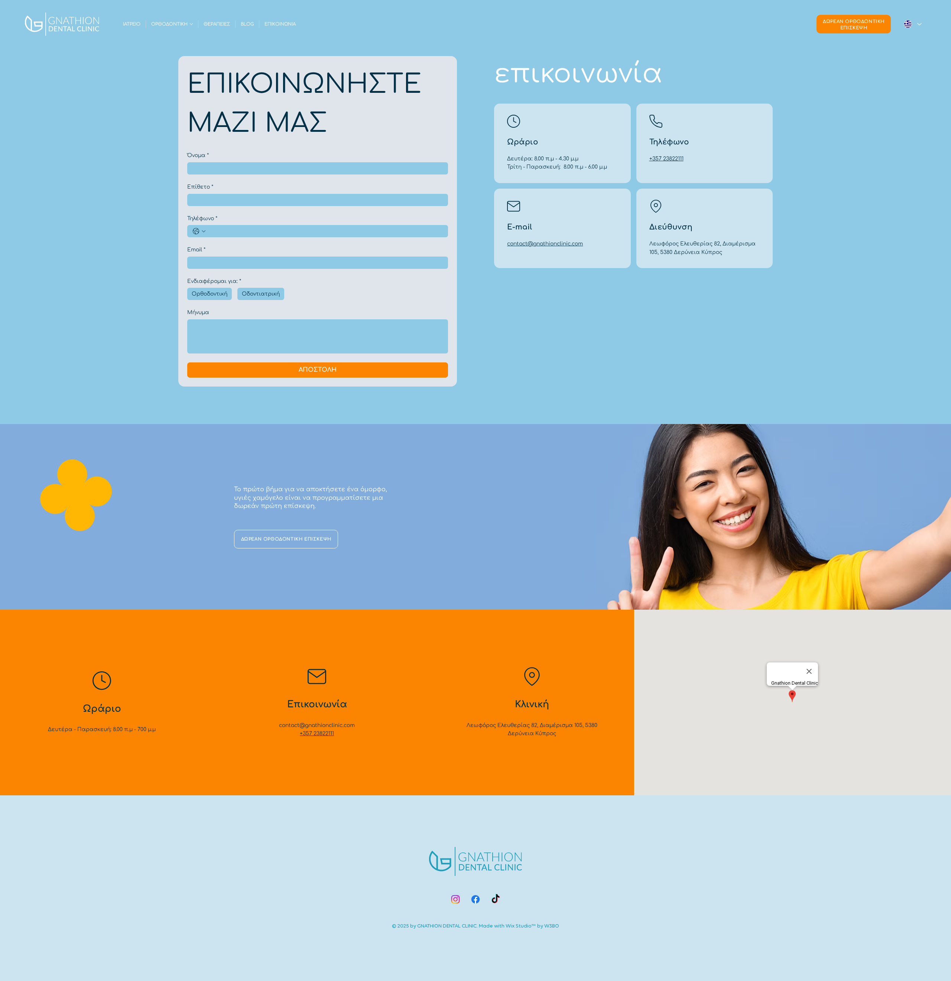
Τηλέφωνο (202, 218)
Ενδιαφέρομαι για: (214, 281)
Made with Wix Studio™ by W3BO (519, 926)
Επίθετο (200, 187)
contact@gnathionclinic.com (545, 244)
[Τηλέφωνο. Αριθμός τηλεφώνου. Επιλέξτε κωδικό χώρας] (199, 231)
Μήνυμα (198, 312)
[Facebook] (475, 899)
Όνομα (198, 155)
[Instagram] (455, 899)
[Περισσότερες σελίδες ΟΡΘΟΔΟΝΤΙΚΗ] (191, 24)
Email (196, 249)
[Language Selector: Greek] (912, 24)
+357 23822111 (666, 159)
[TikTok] (495, 899)
